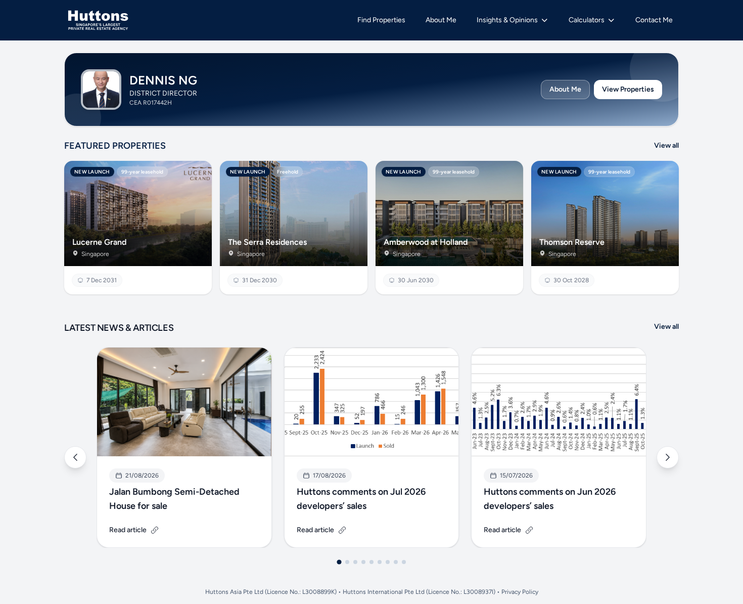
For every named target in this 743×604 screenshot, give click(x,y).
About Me (565, 89)
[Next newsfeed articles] (668, 457)
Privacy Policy (519, 591)
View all (666, 145)
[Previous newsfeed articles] (75, 457)
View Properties (628, 89)
